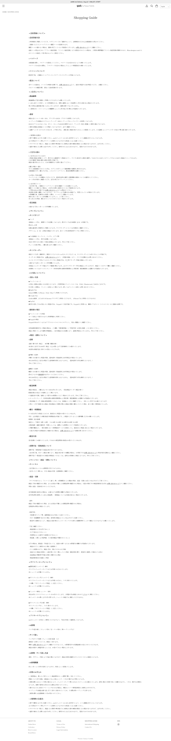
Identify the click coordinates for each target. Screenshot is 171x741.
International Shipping (92, 724)
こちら (85, 594)
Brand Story (32, 733)
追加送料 (41, 374)
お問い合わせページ (82, 47)
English (163, 6)
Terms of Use (61, 724)
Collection (31, 727)
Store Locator (32, 730)
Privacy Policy (61, 727)
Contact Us (88, 727)
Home (4, 12)
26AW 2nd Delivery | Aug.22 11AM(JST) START (85, 2)
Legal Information (62, 730)
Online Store (32, 724)
